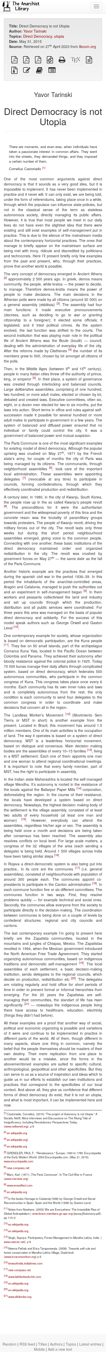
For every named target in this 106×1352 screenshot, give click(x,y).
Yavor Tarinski (34, 31)
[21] (26, 1004)
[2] (5, 278)
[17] (77, 868)
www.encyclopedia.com (18, 1161)
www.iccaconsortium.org (20, 1257)
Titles (42, 1344)
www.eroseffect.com (19, 1185)
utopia (59, 36)
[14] (79, 788)
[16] (56, 855)
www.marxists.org (16, 1179)
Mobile (39, 1349)
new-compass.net (18, 1168)
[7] (24, 478)
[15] (23, 819)
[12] (68, 714)
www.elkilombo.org (19, 1297)
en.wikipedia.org (17, 1133)
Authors (56, 1344)
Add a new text (60, 1349)
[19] (81, 963)
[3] (58, 303)
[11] (6, 645)
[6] (50, 468)
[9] (85, 591)
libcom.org (87, 46)
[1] (43, 168)
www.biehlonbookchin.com (24, 1277)
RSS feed (27, 1344)
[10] (16, 627)
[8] (5, 506)
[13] (89, 750)
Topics (71, 1344)
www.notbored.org (16, 1126)
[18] (94, 883)
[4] (70, 350)
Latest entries (90, 1344)
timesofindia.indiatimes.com (25, 1263)
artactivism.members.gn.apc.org (52, 1213)
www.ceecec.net (14, 1242)
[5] (34, 378)
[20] (73, 978)
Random (9, 1344)
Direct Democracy (37, 36)
